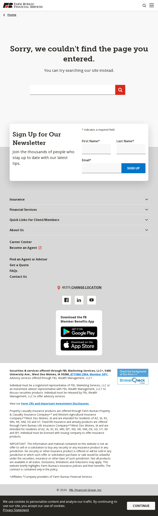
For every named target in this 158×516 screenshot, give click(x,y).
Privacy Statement (16, 510)
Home (12, 15)
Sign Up (133, 168)
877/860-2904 (79, 374)
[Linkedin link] (79, 300)
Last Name (125, 141)
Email (86, 160)
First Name (91, 141)
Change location (86, 287)
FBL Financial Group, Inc (85, 490)
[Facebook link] (66, 300)
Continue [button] (141, 506)
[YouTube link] (91, 300)
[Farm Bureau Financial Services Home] (23, 5)
